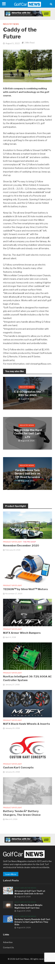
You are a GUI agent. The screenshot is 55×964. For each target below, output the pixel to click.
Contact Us (8, 947)
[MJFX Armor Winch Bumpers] (27, 612)
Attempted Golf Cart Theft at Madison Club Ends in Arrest (30, 892)
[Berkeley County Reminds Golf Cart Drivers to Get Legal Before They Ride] (8, 919)
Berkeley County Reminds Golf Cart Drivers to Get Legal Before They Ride (32, 922)
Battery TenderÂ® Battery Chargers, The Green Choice (22, 813)
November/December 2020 (21, 545)
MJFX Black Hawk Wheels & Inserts (26, 723)
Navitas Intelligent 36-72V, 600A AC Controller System (27, 678)
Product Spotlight (12, 542)
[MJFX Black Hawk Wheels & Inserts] (27, 703)
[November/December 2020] (27, 525)
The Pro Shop (29, 542)
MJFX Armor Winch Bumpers (22, 632)
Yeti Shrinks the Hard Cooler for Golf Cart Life (27, 433)
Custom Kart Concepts (18, 767)
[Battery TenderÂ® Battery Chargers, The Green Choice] (27, 791)
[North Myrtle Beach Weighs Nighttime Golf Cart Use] (8, 904)
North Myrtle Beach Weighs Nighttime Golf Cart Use (28, 906)
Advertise (8, 942)
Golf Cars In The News (25, 888)
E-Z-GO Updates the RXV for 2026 (27, 393)
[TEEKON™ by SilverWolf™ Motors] (27, 568)
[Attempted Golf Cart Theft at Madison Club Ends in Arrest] (8, 890)
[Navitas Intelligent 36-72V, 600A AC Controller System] (27, 656)
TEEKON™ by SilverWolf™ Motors (25, 589)
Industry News (11, 24)
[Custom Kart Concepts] (27, 747)
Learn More (10, 874)
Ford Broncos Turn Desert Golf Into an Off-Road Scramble (27, 474)
